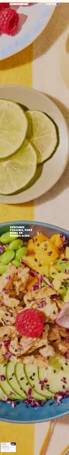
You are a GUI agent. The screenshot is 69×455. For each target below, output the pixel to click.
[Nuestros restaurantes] (27, 4)
